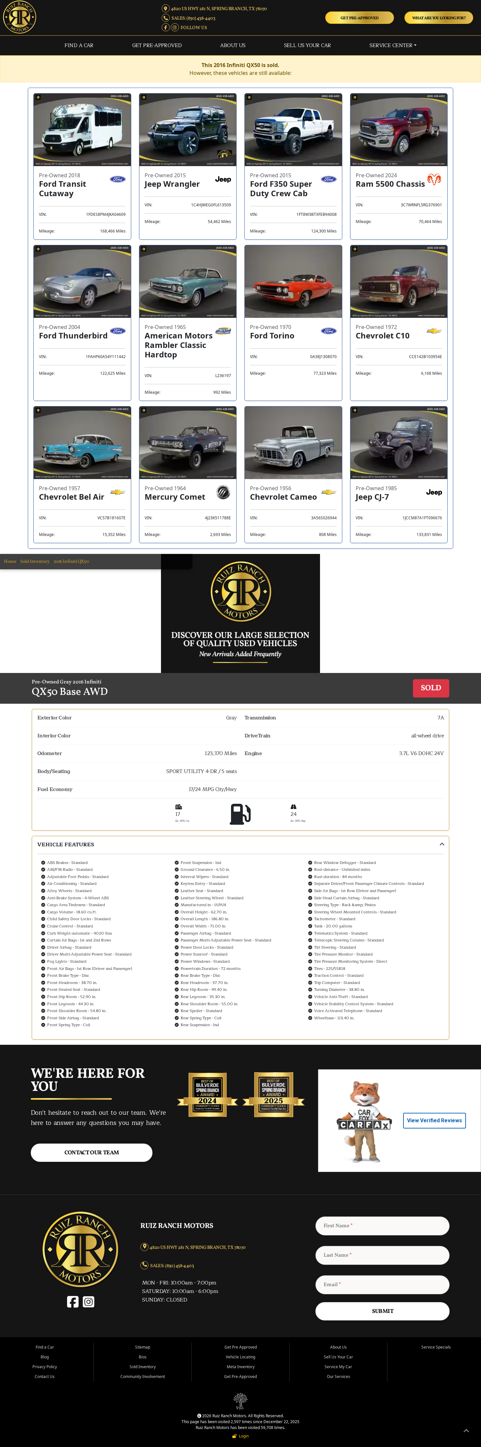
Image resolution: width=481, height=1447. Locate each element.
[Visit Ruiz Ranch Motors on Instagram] (87, 1305)
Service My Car (338, 1366)
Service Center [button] (390, 45)
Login (243, 1436)
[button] (240, 938)
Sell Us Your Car (307, 45)
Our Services (338, 1376)
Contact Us (45, 1376)
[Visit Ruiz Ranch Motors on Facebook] (74, 1305)
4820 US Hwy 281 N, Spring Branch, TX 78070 (218, 9)
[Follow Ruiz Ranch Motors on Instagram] (175, 28)
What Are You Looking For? (439, 18)
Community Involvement (142, 1376)
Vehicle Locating (240, 1357)
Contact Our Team (91, 1153)
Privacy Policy (44, 1366)
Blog (45, 1357)
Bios (143, 1357)
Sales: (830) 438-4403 (192, 18)
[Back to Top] (466, 1432)
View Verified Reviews (434, 1120)
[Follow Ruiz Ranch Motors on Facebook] (166, 28)
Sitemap (142, 1347)
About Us (232, 45)
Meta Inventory (241, 1366)
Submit (382, 1311)
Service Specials (436, 1347)
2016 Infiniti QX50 (71, 562)
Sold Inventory (34, 562)
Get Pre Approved (240, 1347)
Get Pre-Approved (359, 18)
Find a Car (78, 45)
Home (10, 562)
